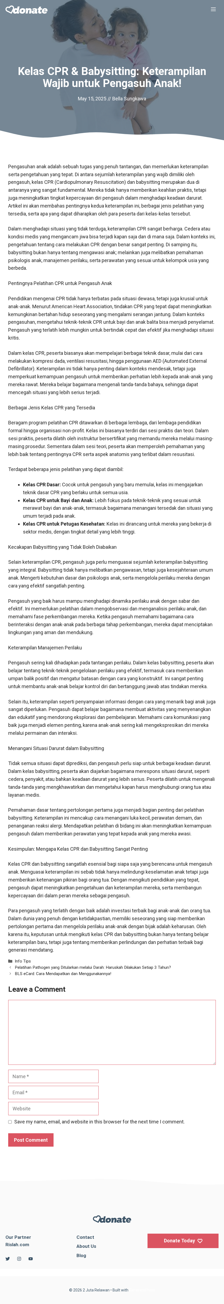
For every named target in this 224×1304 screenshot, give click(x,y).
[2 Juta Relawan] (26, 9)
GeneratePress (142, 1290)
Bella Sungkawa (129, 98)
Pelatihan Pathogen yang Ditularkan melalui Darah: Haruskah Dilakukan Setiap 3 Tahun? (93, 967)
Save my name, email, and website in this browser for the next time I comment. (99, 1122)
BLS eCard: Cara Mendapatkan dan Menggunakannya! (63, 973)
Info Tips (23, 961)
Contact (85, 1237)
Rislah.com (17, 1244)
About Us (86, 1246)
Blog (81, 1255)
